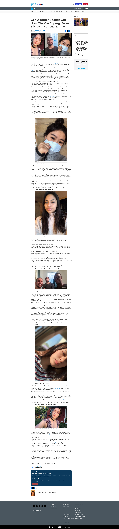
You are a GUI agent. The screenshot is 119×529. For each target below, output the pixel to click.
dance (64, 399)
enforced (50, 434)
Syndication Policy (78, 512)
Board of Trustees (53, 512)
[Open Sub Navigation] (34, 11)
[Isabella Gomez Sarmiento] (33, 493)
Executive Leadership (54, 508)
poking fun (34, 401)
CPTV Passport (65, 516)
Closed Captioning (78, 508)
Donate (85, 4)
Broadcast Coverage (78, 506)
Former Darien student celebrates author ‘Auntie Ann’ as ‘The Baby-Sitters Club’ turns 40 (81, 49)
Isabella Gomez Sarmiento (40, 30)
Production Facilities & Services (80, 516)
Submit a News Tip (66, 504)
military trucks (34, 248)
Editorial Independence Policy (80, 514)
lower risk (37, 69)
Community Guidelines (66, 514)
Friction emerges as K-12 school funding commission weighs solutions (81, 30)
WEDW (38, 511)
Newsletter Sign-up (66, 506)
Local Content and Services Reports (79, 519)
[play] (32, 8)
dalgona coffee (53, 96)
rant (66, 442)
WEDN (36, 511)
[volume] (34, 9)
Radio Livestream (66, 510)
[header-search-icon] (73, 4)
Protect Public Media (75, 11)
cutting (54, 442)
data (33, 70)
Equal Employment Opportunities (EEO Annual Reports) (68, 519)
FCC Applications (77, 510)
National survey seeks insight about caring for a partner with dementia (81, 54)
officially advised (56, 388)
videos (40, 459)
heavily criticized (66, 61)
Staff (51, 510)
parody (47, 399)
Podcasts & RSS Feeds (66, 508)
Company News (53, 506)
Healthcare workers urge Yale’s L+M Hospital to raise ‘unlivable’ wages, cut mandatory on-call (82, 43)
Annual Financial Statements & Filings (80, 504)
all (47, 70)
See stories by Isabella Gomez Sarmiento (43, 493)
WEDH (33, 511)
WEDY (40, 511)
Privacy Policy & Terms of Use (67, 522)
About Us (52, 504)
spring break (57, 63)
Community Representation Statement (67, 512)
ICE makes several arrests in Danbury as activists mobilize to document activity (82, 37)
